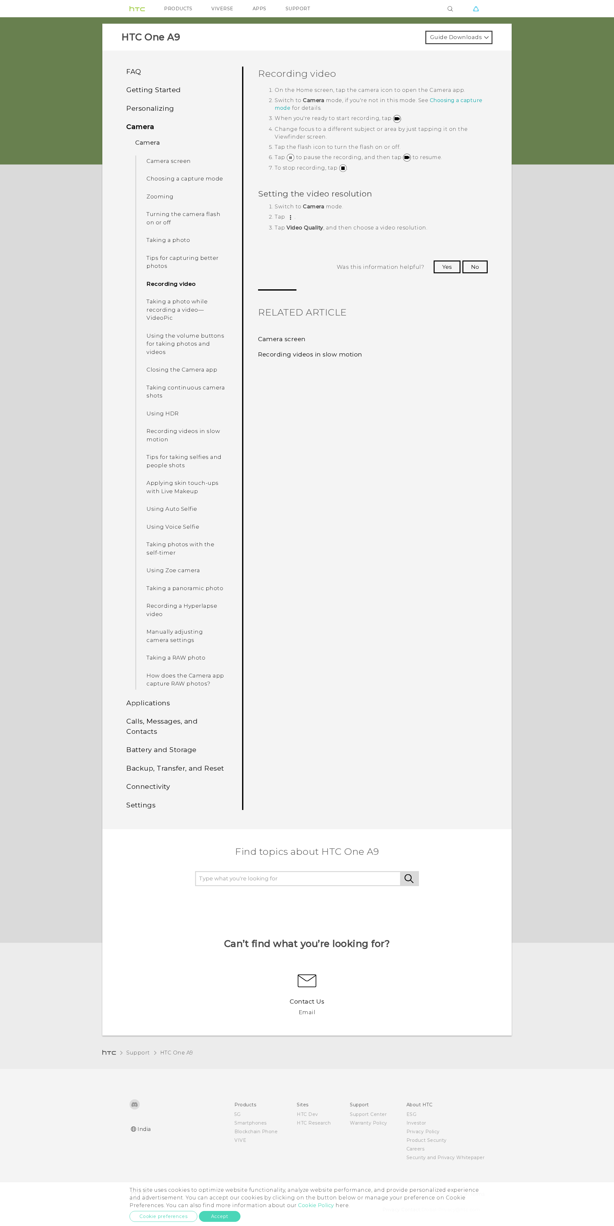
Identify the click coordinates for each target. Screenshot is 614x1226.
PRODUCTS (178, 9)
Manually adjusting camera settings (174, 636)
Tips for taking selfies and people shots (184, 461)
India (144, 1129)
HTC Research (314, 1123)
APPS (259, 9)
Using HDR (162, 413)
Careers (415, 1149)
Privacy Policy (423, 1131)
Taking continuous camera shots (185, 391)
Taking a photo (168, 240)
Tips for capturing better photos (182, 262)
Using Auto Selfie (171, 509)
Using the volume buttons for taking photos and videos (185, 344)
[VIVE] (475, 8)
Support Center (368, 1114)
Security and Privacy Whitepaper (445, 1157)
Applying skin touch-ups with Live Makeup (182, 487)
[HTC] (137, 8)
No (475, 267)
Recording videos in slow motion (183, 435)
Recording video (171, 284)
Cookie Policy (316, 1205)
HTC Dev (307, 1114)
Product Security (426, 1140)
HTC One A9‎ (176, 1053)
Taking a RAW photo (175, 657)
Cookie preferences (163, 1216)
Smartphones (250, 1123)
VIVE (240, 1140)
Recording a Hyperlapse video (181, 610)
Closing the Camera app (181, 369)
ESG (411, 1114)
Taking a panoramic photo (184, 588)
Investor (416, 1123)
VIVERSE (222, 9)
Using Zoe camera (173, 570)
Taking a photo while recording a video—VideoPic (177, 309)
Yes (447, 267)
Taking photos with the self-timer (180, 548)
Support (138, 1053)
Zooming (160, 196)
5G (237, 1114)
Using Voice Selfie (172, 527)
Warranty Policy (368, 1123)
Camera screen (168, 161)
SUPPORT (298, 9)
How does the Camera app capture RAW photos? (185, 679)
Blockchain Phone (256, 1131)
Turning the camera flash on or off (183, 218)
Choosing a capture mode (184, 178)
